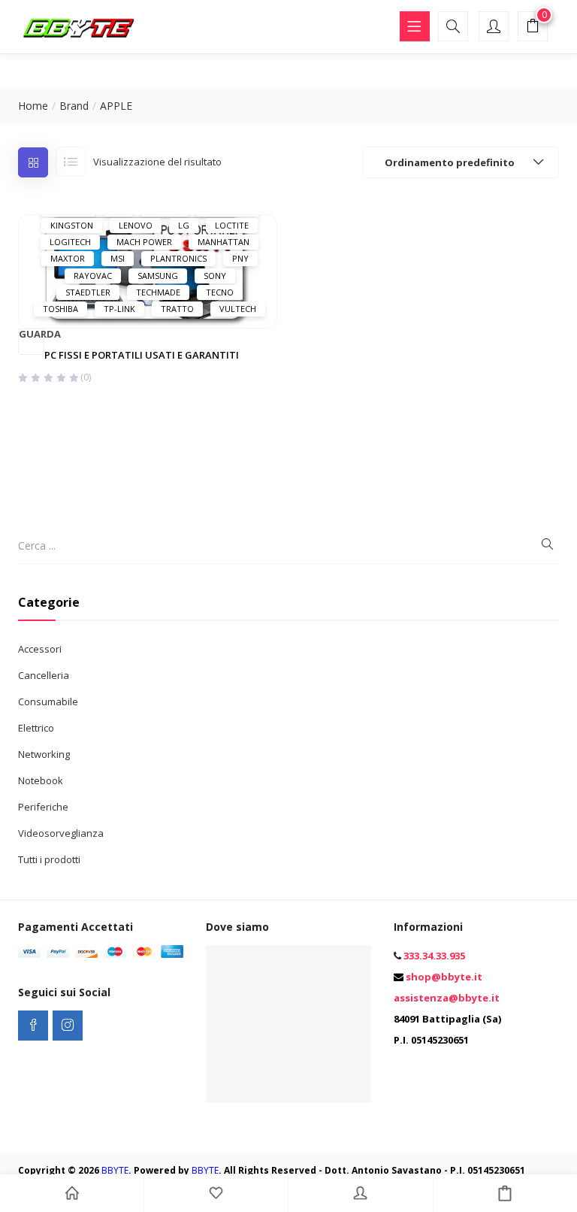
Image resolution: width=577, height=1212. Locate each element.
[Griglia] (33, 162)
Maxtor (67, 258)
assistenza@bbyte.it (447, 997)
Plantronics (178, 258)
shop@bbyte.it (444, 976)
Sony (215, 275)
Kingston (71, 225)
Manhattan (223, 241)
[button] (532, 28)
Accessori (40, 649)
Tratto (177, 308)
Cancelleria (43, 675)
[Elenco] (71, 162)
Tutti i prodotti (49, 859)
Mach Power (144, 241)
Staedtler (87, 292)
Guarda (31, 335)
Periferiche (43, 807)
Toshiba (60, 308)
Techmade (158, 292)
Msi (117, 258)
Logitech (70, 241)
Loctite (232, 225)
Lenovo (136, 225)
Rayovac (93, 275)
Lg (183, 225)
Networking (44, 754)
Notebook (40, 780)
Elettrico (36, 728)
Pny (240, 258)
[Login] (360, 1193)
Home (33, 105)
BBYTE (114, 1170)
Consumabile (48, 701)
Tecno (220, 292)
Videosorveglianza (61, 833)
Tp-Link (119, 308)
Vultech (237, 308)
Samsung (157, 275)
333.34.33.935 (434, 955)
